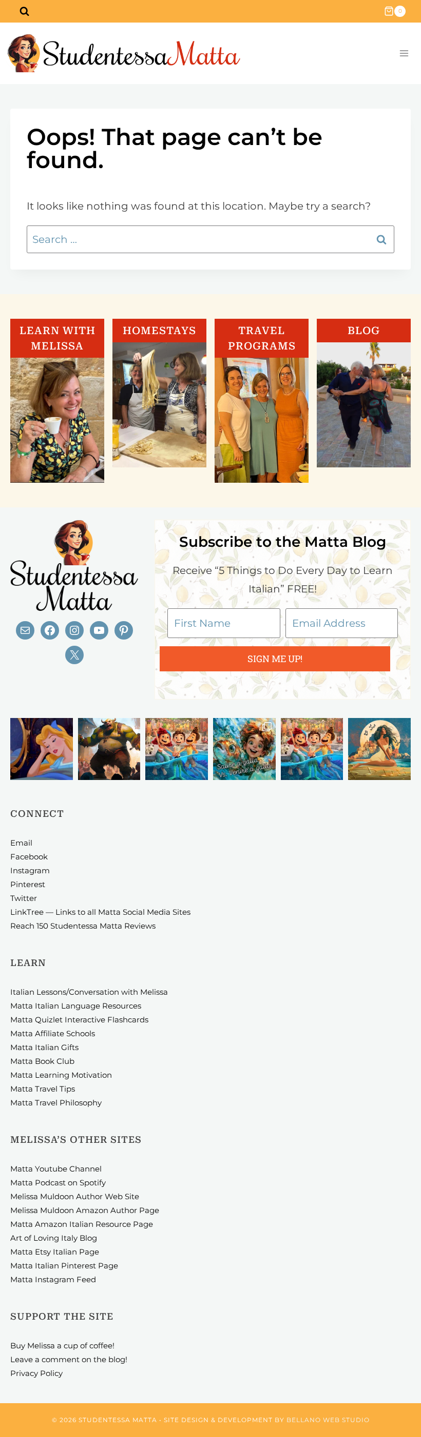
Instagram (30, 870)
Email (21, 843)
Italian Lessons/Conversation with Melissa (89, 992)
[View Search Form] (24, 11)
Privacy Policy (36, 1373)
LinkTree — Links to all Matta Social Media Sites (100, 912)
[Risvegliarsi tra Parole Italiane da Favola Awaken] (41, 749)
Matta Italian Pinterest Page (64, 1265)
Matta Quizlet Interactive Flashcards (79, 1019)
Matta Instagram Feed (53, 1279)
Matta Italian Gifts (44, 1047)
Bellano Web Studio (328, 1420)
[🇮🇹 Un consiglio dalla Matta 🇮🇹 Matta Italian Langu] (244, 749)
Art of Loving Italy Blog (53, 1238)
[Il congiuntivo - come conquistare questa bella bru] (109, 749)
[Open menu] (403, 53)
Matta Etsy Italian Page (54, 1252)
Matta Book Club (42, 1061)
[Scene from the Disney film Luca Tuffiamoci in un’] (176, 749)
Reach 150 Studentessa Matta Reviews (83, 926)
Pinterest (27, 884)
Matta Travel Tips (42, 1089)
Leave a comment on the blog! (68, 1359)
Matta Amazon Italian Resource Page (81, 1224)
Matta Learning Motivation (61, 1075)
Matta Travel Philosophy (56, 1102)
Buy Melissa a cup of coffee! (62, 1345)
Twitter (23, 898)
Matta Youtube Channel (56, 1169)
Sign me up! (274, 658)
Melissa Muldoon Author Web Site (74, 1196)
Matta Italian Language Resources (75, 1006)
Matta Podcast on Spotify (58, 1182)
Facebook (29, 856)
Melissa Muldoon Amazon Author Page (84, 1210)
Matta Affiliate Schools (52, 1033)
